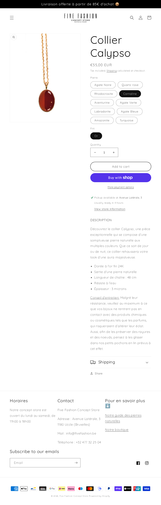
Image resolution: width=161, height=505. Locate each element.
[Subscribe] (76, 462)
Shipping (112, 70)
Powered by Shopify (99, 496)
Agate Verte (128, 102)
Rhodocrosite (103, 94)
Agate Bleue (129, 111)
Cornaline (130, 94)
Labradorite (102, 111)
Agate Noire (103, 85)
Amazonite (102, 120)
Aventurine (102, 102)
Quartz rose (130, 85)
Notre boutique (116, 430)
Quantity (95, 144)
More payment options (121, 187)
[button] (11, 17)
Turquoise (127, 120)
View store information (109, 209)
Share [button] (99, 373)
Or (96, 136)
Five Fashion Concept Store (73, 496)
